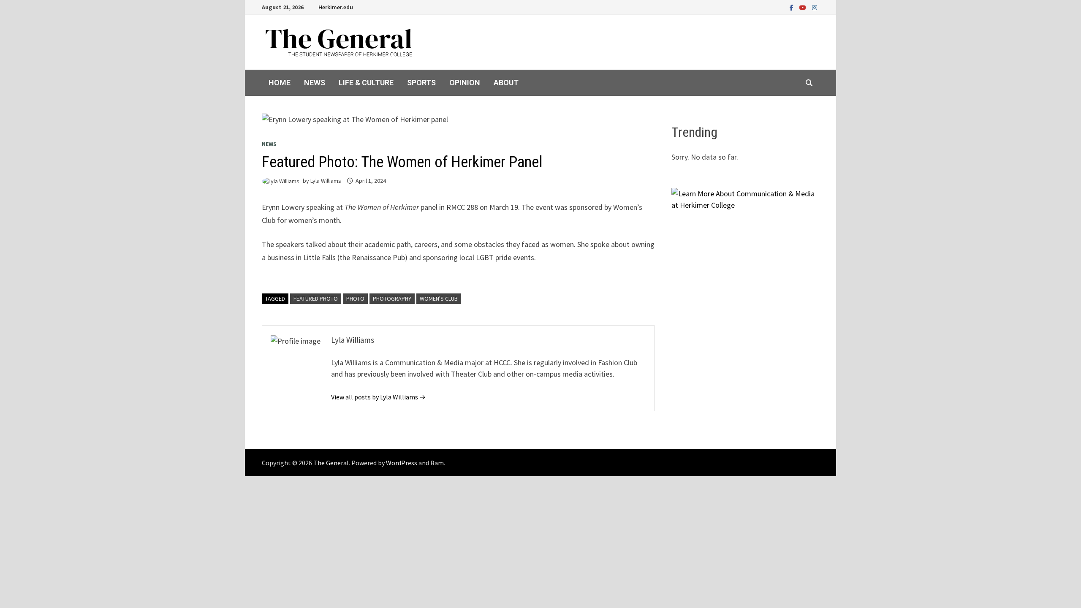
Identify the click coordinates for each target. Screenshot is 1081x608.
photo (355, 298)
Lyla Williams (325, 181)
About (506, 82)
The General (331, 463)
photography (392, 298)
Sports (421, 82)
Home (280, 82)
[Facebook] (792, 7)
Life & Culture (366, 82)
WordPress (401, 463)
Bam (437, 463)
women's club (439, 298)
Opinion (464, 82)
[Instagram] (814, 7)
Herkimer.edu (335, 7)
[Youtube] (803, 7)
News (314, 82)
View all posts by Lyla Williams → (378, 397)
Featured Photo (315, 298)
